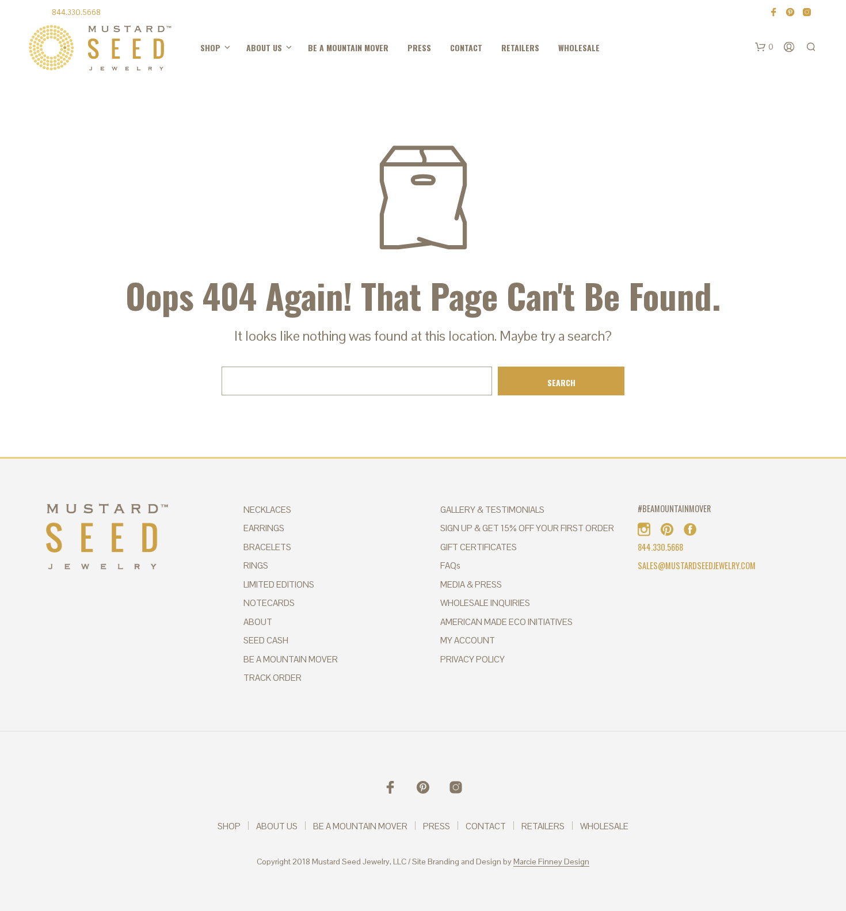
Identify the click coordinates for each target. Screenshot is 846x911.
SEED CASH (265, 640)
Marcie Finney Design (551, 862)
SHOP (202, 48)
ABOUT (257, 621)
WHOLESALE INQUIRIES (485, 602)
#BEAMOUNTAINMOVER (674, 508)
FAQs (450, 565)
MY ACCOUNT (467, 640)
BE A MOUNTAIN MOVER (301, 48)
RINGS (255, 565)
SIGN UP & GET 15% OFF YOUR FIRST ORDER (527, 528)
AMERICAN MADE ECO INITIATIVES (506, 621)
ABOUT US (238, 48)
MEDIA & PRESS (471, 584)
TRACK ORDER (272, 677)
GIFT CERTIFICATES (478, 547)
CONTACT (379, 48)
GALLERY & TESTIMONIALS (492, 509)
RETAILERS (414, 48)
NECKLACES (267, 509)
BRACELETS (267, 547)
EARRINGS (263, 528)
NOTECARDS (269, 602)
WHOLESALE (452, 48)
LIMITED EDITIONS (278, 584)
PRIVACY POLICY (472, 659)
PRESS (350, 48)
